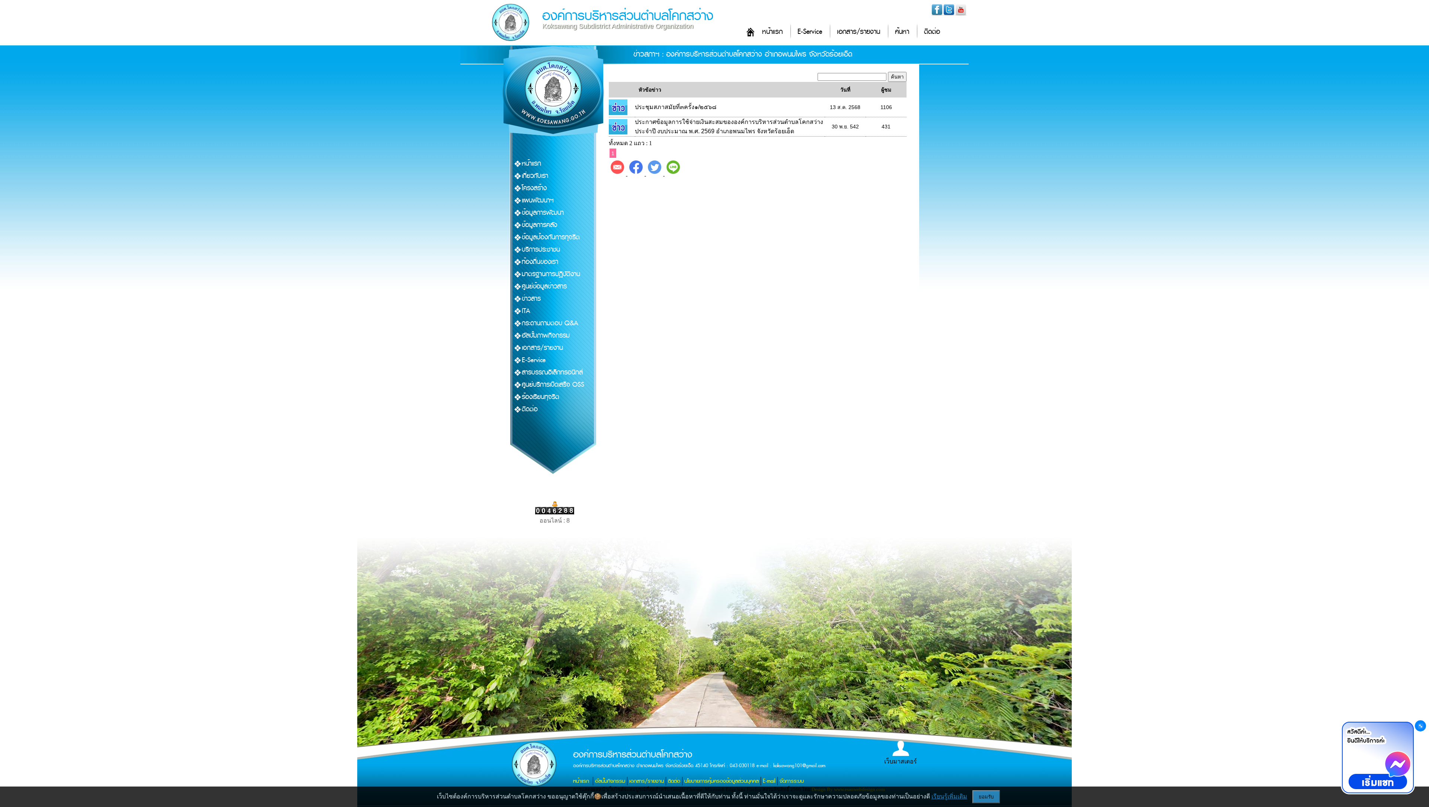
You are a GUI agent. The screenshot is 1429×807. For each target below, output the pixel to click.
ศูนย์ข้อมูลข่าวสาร (544, 286)
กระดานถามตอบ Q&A (550, 323)
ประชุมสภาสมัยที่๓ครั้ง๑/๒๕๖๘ (675, 107)
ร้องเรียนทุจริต (540, 397)
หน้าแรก (772, 31)
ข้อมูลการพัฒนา (543, 213)
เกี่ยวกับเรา (535, 176)
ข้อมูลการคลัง (539, 225)
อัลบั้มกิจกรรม (610, 781)
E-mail (769, 781)
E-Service (809, 31)
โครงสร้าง (534, 188)
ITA (526, 311)
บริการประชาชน (541, 250)
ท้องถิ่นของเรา (540, 262)
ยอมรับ (986, 797)
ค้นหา (902, 31)
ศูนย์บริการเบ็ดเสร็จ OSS (553, 385)
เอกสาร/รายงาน (858, 31)
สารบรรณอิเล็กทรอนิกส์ (552, 372)
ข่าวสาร (531, 299)
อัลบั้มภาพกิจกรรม (546, 336)
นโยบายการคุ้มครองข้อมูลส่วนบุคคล (721, 781)
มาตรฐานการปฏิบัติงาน (551, 274)
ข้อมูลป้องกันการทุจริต (551, 237)
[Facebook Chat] (1377, 757)
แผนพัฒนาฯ (538, 200)
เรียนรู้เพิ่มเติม (949, 796)
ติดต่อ (932, 31)
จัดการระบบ (792, 781)
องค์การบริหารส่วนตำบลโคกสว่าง (627, 16)
